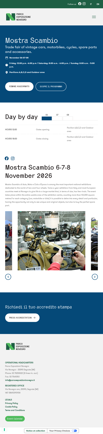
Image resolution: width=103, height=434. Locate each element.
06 (47, 115)
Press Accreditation (20, 318)
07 (57, 115)
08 (68, 115)
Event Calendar (15, 419)
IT (91, 4)
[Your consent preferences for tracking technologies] (4, 429)
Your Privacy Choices (59, 430)
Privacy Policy (11, 403)
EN (98, 4)
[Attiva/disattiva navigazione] (94, 17)
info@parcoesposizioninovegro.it (20, 380)
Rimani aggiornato (19, 86)
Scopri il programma (51, 86)
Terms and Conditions (15, 410)
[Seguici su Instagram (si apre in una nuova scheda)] (12, 158)
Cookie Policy (11, 406)
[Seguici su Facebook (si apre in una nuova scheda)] (6, 158)
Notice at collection (35, 430)
